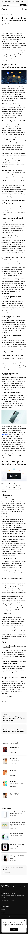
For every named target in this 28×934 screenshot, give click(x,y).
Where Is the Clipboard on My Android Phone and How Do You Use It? (18, 857)
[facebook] (5, 24)
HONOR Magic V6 (14, 747)
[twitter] (2, 24)
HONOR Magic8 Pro (15, 793)
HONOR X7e (13, 781)
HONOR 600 (13, 770)
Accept (14, 929)
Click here (7, 925)
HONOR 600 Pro (14, 758)
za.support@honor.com (8, 900)
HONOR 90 (4, 434)
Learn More (12, 752)
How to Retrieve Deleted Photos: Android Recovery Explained (16, 835)
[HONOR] (5, 885)
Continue (23, 5)
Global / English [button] (5, 5)
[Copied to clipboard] (8, 24)
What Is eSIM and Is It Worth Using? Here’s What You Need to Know (17, 824)
